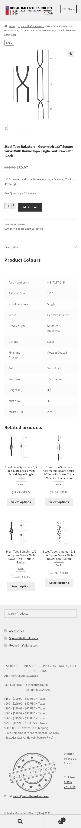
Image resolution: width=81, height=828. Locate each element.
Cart (52, 818)
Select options (21, 502)
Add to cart (29, 207)
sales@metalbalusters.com (31, 796)
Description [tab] (11, 247)
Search (20, 821)
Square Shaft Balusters (31, 26)
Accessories (16, 631)
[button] (71, 54)
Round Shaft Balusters (23, 645)
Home (12, 26)
